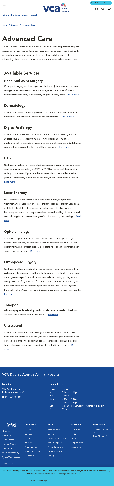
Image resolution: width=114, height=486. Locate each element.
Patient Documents (55, 447)
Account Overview (55, 430)
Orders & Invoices (55, 451)
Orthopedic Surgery (20, 262)
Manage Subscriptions (57, 438)
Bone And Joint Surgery (23, 81)
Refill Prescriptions (55, 443)
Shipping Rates (76, 443)
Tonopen (11, 305)
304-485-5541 (16, 397)
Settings (51, 456)
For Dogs (74, 434)
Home (4, 25)
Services (14, 25)
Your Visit (28, 443)
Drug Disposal (100, 436)
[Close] (109, 471)
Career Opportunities (11, 458)
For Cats (73, 438)
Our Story (29, 430)
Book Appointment (100, 3)
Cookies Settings (39, 481)
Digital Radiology (18, 128)
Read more (73, 95)
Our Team (29, 438)
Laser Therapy (15, 193)
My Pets (51, 434)
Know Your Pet (31, 447)
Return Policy (75, 447)
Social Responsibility (10, 453)
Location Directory (9, 444)
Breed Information (32, 451)
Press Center (7, 448)
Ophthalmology (16, 232)
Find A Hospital (8, 440)
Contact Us (6, 435)
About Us (6, 431)
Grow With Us (7, 463)
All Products (75, 430)
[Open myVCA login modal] (97, 9)
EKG (7, 158)
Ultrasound (13, 325)
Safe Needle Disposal (102, 431)
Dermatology (14, 106)
